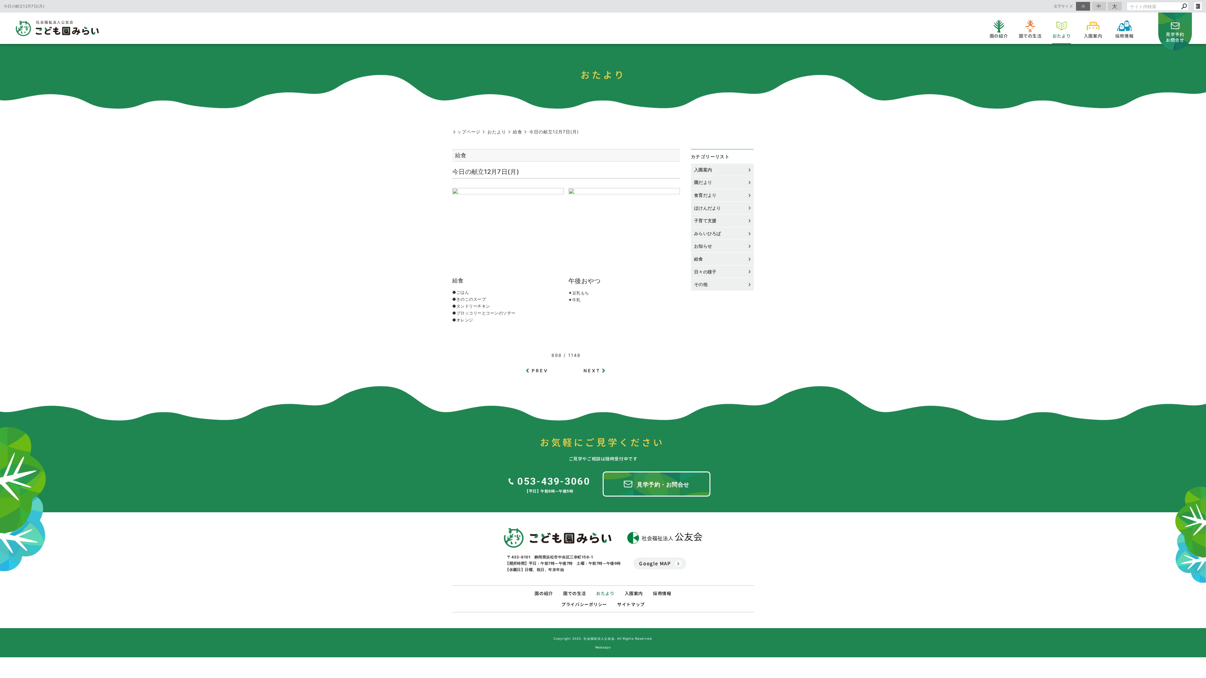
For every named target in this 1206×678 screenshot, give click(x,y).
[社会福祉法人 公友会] (665, 538)
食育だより (705, 195)
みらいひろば (707, 233)
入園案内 (703, 169)
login (1197, 6)
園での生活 (574, 593)
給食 (698, 258)
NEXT (592, 370)
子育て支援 (705, 220)
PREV (540, 370)
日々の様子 (705, 271)
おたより (605, 593)
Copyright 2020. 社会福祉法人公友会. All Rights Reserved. (603, 638)
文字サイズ (1063, 6)
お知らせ (703, 246)
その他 (703, 284)
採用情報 (662, 593)
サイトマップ (630, 604)
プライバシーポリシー (584, 604)
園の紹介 (544, 593)
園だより (703, 182)
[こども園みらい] (557, 538)
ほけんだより (707, 208)
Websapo (603, 647)
